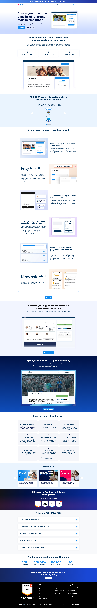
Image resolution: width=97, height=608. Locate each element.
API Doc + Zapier (71, 596)
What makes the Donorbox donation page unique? (31, 533)
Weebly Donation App (72, 591)
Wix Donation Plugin (72, 590)
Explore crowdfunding (48, 409)
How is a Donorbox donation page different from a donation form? (34, 526)
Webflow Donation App (72, 593)
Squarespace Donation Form (73, 588)
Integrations (71, 585)
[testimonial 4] (49, 124)
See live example (30, 27)
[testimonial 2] (47, 124)
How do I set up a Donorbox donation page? (29, 519)
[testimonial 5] (50, 124)
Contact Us (41, 587)
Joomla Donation (71, 595)
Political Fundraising (57, 587)
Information (42, 585)
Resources (59, 4)
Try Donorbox (48, 577)
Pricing (54, 4)
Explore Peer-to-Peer (48, 352)
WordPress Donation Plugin (73, 587)
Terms (40, 595)
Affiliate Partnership (43, 598)
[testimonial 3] (48, 124)
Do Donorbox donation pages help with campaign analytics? (33, 547)
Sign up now (75, 4)
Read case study (48, 109)
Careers (40, 591)
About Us (41, 588)
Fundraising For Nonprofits (59, 590)
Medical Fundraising (57, 588)
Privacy (40, 596)
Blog (40, 590)
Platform (50, 4)
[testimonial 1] (46, 124)
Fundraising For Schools (58, 591)
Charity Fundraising (57, 593)
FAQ (40, 593)
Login (69, 4)
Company (65, 4)
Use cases (56, 585)
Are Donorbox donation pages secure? (28, 540)
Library (40, 599)
